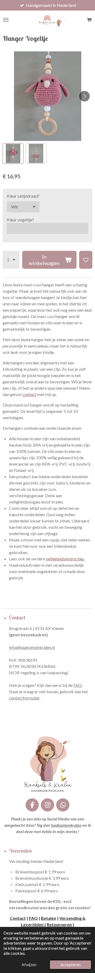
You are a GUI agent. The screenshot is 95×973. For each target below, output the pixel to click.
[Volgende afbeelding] (84, 96)
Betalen (48, 918)
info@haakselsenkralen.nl (32, 647)
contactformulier (24, 697)
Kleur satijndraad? (23, 195)
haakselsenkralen (66, 825)
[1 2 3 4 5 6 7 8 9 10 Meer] (11, 260)
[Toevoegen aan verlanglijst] (85, 260)
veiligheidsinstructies (65, 558)
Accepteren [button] (70, 964)
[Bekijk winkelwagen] (89, 20)
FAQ (77, 685)
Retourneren (59, 924)
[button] (13, 153)
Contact (18, 918)
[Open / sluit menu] (6, 20)
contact (29, 394)
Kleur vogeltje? (20, 219)
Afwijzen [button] (29, 964)
